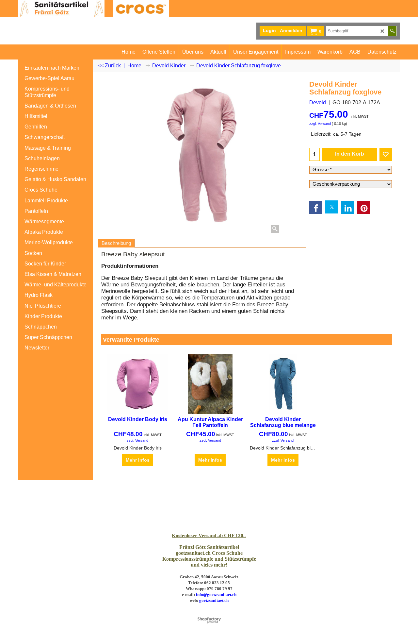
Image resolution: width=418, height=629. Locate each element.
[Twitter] (331, 206)
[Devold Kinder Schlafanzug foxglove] (202, 155)
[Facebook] (315, 207)
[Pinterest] (363, 207)
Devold (317, 102)
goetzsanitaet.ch (214, 600)
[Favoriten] (385, 154)
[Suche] (392, 31)
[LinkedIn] (347, 207)
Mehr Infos (138, 460)
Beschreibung (116, 243)
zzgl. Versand (320, 124)
